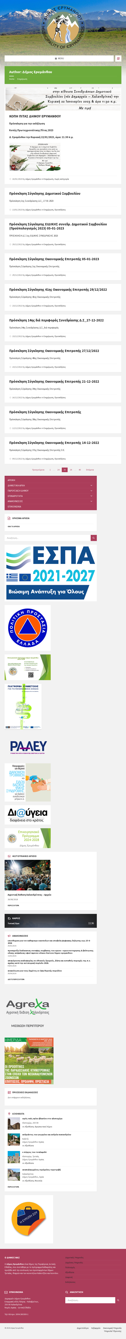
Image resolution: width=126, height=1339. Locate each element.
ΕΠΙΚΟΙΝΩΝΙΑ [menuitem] (14, 506)
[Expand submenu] (91, 485)
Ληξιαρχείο (95, 1328)
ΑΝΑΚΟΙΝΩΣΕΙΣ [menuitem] (15, 501)
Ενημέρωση (22, 79)
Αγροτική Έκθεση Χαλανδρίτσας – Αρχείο (29, 894)
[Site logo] (63, 49)
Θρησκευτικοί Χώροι (43, 1126)
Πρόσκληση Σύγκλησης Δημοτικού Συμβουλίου (44, 193)
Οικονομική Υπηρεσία (112, 1328)
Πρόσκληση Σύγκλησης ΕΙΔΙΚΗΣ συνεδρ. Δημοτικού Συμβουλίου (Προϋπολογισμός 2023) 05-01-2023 (58, 226)
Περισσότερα (13, 1187)
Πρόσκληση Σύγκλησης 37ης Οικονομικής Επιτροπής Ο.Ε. (37, 450)
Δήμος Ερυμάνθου (33, 179)
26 (71, 469)
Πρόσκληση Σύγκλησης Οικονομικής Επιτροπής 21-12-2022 (54, 381)
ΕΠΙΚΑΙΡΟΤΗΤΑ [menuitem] (15, 496)
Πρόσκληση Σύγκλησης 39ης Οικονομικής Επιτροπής (35, 388)
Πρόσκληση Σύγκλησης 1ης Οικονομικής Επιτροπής (34, 266)
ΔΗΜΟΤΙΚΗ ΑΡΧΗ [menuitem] (16, 485)
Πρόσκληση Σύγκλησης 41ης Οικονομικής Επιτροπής (35, 296)
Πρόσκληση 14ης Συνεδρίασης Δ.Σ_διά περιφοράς (34, 327)
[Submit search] (94, 538)
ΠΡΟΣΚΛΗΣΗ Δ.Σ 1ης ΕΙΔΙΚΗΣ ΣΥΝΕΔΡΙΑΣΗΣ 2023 (33, 235)
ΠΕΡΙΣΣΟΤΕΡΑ (13, 905)
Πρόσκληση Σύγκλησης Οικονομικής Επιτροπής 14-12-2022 (54, 443)
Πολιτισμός (70, 1267)
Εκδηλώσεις (70, 1282)
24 (58, 469)
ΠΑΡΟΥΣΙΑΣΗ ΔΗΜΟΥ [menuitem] (18, 490)
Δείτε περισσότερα (16, 979)
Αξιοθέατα (29, 1126)
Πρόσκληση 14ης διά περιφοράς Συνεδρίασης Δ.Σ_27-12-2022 (56, 320)
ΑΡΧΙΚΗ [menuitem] (11, 480)
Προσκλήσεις (60, 209)
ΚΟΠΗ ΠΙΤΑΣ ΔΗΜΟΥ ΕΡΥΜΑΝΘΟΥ (35, 116)
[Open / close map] (118, 58)
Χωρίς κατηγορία (62, 179)
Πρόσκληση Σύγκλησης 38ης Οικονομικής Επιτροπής (35, 419)
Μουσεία (38, 1180)
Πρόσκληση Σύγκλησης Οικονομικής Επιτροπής (45, 412)
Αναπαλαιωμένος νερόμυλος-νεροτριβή (41, 1169)
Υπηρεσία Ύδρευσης (112, 1331)
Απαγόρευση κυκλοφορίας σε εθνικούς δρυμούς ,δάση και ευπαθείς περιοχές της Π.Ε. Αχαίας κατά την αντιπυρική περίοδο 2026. (49, 961)
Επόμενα (90, 469)
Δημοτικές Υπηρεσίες (74, 1257)
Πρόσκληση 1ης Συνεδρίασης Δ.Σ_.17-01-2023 (31, 200)
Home (11, 79)
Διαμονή (69, 1277)
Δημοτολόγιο (83, 1328)
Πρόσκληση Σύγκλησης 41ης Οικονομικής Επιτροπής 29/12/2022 (58, 289)
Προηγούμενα (38, 469)
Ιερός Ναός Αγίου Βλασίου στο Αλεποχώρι (42, 1118)
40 (80, 469)
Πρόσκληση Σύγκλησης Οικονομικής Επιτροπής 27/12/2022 (54, 351)
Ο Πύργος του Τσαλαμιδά (34, 1152)
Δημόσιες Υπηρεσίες (74, 1262)
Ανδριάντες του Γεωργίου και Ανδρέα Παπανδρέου (46, 1134)
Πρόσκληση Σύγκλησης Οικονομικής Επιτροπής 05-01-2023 (54, 259)
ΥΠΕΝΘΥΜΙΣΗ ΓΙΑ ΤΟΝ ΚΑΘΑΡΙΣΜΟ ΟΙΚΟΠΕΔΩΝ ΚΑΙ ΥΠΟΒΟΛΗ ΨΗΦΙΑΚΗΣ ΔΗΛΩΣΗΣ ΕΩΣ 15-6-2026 (49, 941)
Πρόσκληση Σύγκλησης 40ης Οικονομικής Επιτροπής (35, 358)
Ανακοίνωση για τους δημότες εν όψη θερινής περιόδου (35, 970)
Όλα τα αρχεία (14, 526)
